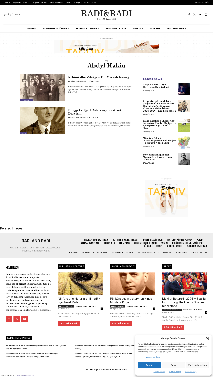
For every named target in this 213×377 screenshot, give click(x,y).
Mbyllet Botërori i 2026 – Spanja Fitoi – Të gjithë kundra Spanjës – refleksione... (184, 302)
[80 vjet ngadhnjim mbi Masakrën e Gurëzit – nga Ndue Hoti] (184, 159)
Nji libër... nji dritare (66, 306)
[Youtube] (200, 15)
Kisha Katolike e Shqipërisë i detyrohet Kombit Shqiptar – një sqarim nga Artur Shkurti (159, 125)
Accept (149, 365)
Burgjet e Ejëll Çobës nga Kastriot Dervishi (94, 112)
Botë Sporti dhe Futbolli (172, 310)
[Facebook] (189, 15)
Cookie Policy (159, 371)
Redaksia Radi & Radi (76, 81)
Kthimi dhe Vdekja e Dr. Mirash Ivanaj (98, 77)
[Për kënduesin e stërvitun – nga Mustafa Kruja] (132, 283)
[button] (207, 338)
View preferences (197, 365)
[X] (194, 15)
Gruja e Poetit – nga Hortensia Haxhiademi (156, 86)
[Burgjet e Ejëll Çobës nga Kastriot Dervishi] (42, 120)
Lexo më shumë (69, 323)
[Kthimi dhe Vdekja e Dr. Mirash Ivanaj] (42, 87)
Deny (173, 365)
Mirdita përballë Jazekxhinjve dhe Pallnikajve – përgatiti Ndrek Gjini (159, 140)
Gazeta (23, 133)
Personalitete (26, 100)
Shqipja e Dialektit (117, 306)
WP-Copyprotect (28, 375)
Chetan (18, 375)
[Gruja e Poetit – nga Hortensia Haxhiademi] (184, 89)
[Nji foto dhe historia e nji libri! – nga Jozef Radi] (80, 283)
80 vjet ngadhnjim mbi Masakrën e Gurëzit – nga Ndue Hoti (157, 157)
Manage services (153, 357)
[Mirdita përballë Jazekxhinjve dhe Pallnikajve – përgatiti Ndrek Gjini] (184, 143)
